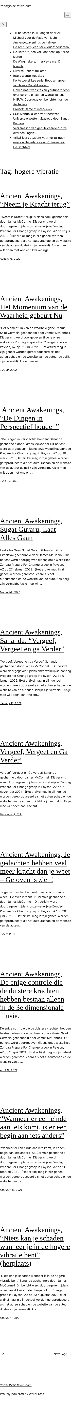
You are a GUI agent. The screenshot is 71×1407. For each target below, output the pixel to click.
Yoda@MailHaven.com (16, 6)
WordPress (36, 1394)
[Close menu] (3, 24)
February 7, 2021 (10, 1317)
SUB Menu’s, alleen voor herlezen (36, 114)
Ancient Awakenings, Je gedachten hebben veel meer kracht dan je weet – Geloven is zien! (35, 867)
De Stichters (21, 147)
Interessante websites (28, 75)
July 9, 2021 (7, 934)
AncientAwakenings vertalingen (35, 42)
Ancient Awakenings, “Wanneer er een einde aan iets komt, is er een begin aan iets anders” (33, 1122)
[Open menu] (67, 15)
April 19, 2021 (8, 1070)
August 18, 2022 (10, 258)
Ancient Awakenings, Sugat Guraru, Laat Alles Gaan (31, 529)
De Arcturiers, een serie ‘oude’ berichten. (41, 47)
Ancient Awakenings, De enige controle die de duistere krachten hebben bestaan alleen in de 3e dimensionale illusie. (32, 995)
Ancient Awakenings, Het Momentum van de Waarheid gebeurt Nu (33, 307)
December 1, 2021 (11, 814)
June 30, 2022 (9, 481)
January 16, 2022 (10, 703)
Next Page (62, 1354)
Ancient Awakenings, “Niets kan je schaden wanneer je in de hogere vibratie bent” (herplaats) (35, 1246)
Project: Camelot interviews (32, 109)
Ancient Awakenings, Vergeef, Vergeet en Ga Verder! (34, 751)
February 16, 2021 (11, 1189)
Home (42, 71)
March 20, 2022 (10, 592)
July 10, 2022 (8, 369)
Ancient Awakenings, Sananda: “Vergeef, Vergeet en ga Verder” (32, 640)
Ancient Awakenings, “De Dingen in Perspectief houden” (32, 418)
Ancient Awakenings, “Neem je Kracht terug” (35, 200)
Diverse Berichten (25, 71)
